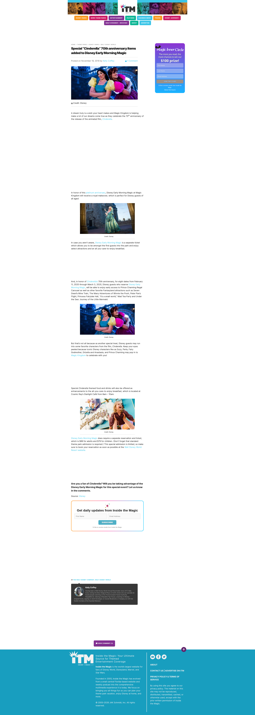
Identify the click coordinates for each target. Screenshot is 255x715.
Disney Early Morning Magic (108, 242)
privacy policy (156, 688)
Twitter (164, 656)
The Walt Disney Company (83, 580)
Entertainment (116, 18)
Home (73, 44)
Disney (82, 496)
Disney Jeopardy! (172, 18)
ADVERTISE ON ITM (174, 670)
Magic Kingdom (78, 355)
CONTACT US (156, 670)
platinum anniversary (95, 192)
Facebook (158, 656)
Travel (158, 18)
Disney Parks (81, 18)
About (134, 23)
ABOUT (153, 665)
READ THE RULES (170, 90)
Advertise (145, 23)
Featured (130, 18)
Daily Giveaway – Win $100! (117, 23)
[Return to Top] (183, 649)
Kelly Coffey (108, 61)
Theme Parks (82, 44)
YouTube (152, 656)
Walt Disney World (108, 44)
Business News (145, 18)
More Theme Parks (98, 18)
